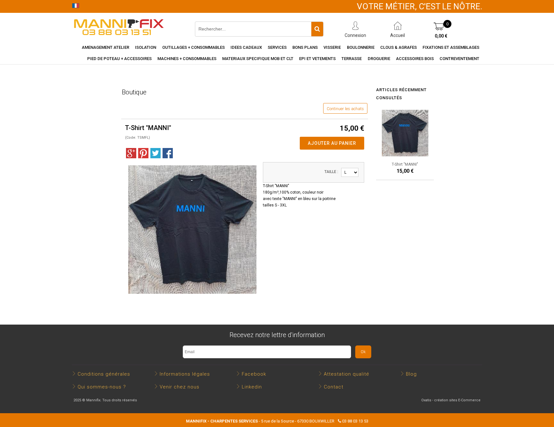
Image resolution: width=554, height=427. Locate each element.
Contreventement (459, 58)
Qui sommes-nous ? (102, 387)
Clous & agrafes (398, 47)
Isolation (145, 47)
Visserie (332, 47)
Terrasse (351, 58)
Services (277, 47)
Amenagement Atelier (105, 47)
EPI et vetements (317, 58)
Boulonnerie (360, 47)
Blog (411, 374)
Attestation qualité (346, 374)
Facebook (254, 374)
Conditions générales (104, 374)
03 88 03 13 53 (355, 421)
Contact (333, 387)
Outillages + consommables (193, 47)
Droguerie (379, 58)
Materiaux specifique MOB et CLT (257, 58)
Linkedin (252, 387)
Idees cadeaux (246, 47)
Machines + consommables (186, 58)
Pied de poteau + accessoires (119, 58)
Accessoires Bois (415, 58)
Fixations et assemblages (451, 47)
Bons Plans (305, 47)
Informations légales (185, 374)
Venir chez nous (179, 387)
